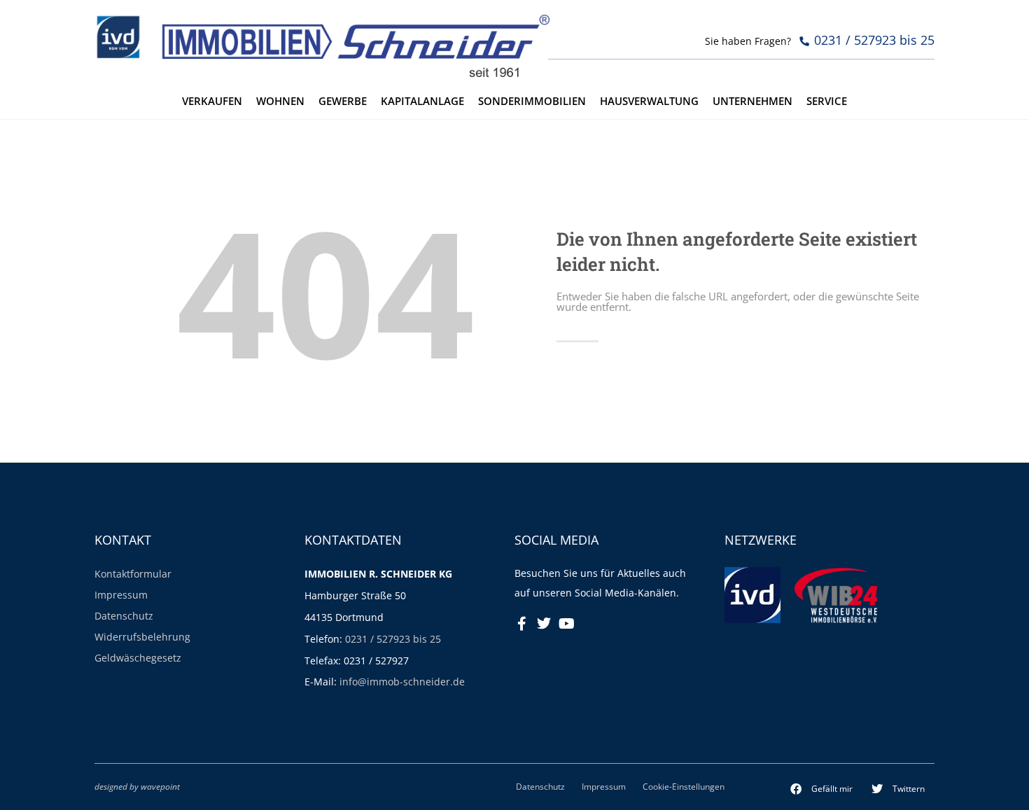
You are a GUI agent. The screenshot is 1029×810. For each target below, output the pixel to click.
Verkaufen (212, 101)
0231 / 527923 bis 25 (393, 638)
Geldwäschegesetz (137, 657)
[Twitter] (544, 624)
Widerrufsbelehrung (142, 636)
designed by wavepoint (137, 786)
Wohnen (280, 101)
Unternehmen (752, 101)
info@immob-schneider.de (402, 681)
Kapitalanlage (422, 101)
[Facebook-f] (521, 624)
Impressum (121, 594)
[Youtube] (566, 624)
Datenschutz (123, 615)
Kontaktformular (133, 573)
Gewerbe (342, 101)
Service (826, 101)
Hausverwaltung (649, 101)
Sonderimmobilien (532, 101)
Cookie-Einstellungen (683, 786)
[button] (821, 789)
